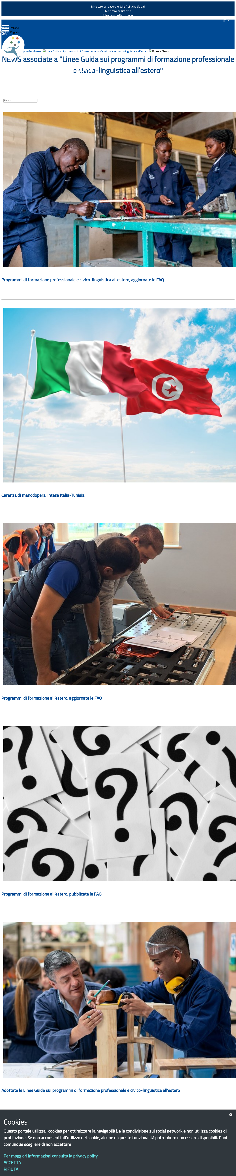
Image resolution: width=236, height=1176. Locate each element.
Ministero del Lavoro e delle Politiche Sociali (118, 6)
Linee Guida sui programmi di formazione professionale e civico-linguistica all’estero (97, 51)
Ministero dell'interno (118, 11)
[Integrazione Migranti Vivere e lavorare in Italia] (14, 47)
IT (225, 20)
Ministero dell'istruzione (118, 15)
